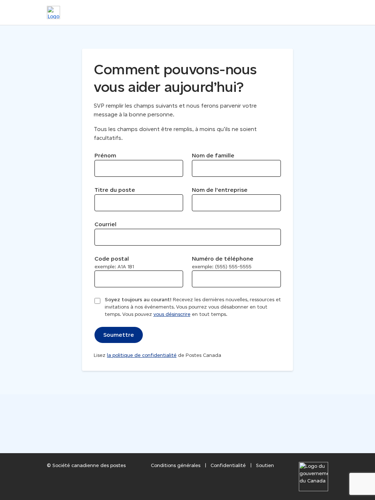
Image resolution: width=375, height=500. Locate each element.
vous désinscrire (171, 314)
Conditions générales (175, 465)
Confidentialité (228, 465)
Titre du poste (114, 189)
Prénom (105, 155)
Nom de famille (213, 155)
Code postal (114, 262)
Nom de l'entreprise (220, 189)
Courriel (105, 224)
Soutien (265, 465)
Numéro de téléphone (222, 262)
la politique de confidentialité (142, 355)
